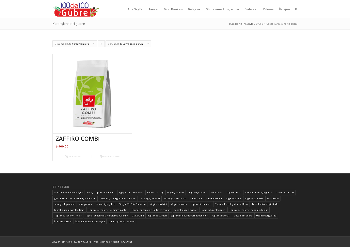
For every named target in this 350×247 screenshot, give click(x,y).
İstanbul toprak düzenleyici (90, 221)
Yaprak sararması (220, 215)
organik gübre (233, 198)
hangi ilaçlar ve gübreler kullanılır (118, 198)
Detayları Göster (111, 156)
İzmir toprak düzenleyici (122, 221)
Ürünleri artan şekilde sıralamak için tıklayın (101, 44)
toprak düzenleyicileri (213, 209)
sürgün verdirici (158, 204)
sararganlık (273, 198)
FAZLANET (126, 241)
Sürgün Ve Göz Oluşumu (132, 204)
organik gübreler (254, 198)
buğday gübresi (175, 192)
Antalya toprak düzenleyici (100, 192)
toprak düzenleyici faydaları (69, 209)
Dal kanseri (217, 192)
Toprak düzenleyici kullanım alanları (108, 209)
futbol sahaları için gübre (258, 192)
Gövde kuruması (285, 192)
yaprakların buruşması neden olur (189, 215)
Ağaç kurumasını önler (131, 192)
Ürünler (260, 23)
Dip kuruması (234, 192)
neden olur (196, 198)
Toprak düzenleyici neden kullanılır (248, 209)
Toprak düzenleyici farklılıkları (231, 204)
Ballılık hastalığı (155, 192)
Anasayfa (248, 23)
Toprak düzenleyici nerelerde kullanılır (106, 215)
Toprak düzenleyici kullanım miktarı (151, 209)
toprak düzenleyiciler (186, 209)
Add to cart (74, 156)
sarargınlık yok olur (64, 204)
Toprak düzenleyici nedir (68, 215)
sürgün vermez (179, 204)
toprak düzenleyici (201, 204)
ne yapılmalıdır (214, 198)
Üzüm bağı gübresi (266, 215)
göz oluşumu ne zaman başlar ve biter (75, 198)
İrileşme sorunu (62, 221)
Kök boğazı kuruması (175, 198)
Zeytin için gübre (243, 215)
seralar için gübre (105, 204)
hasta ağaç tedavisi (150, 198)
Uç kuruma (138, 215)
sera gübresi (85, 204)
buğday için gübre (197, 192)
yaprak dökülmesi (157, 215)
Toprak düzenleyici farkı (265, 204)
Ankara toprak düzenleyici (68, 192)
